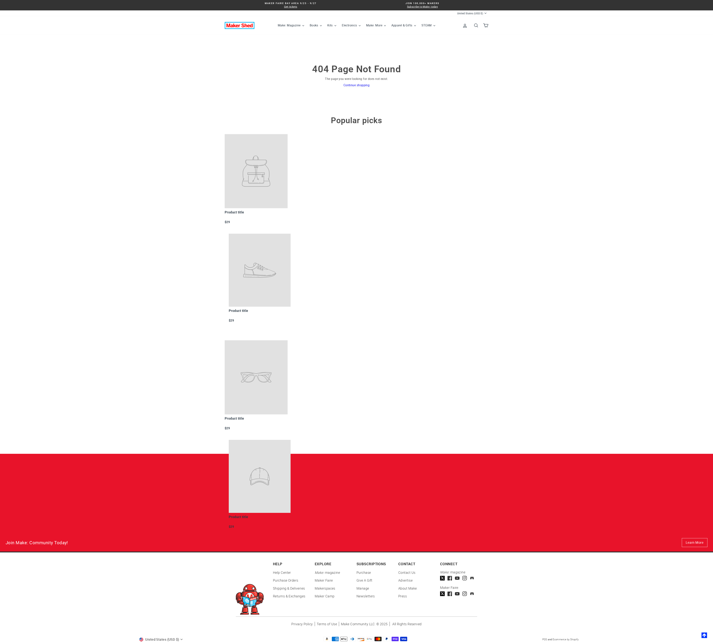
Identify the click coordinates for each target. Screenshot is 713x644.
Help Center (282, 572)
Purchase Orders (285, 580)
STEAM (426, 25)
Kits (330, 25)
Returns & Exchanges (289, 596)
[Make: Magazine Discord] (472, 578)
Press (402, 596)
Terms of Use (327, 624)
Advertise (405, 580)
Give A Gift (364, 580)
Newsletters (365, 596)
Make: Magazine (289, 25)
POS (544, 639)
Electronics (350, 25)
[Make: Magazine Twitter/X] (442, 578)
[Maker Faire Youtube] (457, 593)
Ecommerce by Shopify (566, 639)
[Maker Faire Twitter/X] (442, 593)
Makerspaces (325, 588)
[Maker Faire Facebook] (449, 593)
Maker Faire (324, 580)
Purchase (363, 572)
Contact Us (407, 572)
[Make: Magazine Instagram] (464, 578)
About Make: (408, 588)
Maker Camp (325, 596)
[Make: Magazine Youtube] (457, 578)
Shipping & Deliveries (289, 588)
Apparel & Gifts (402, 25)
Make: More (374, 25)
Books (314, 25)
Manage (362, 588)
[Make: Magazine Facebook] (449, 578)
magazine (327, 572)
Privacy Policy (302, 624)
